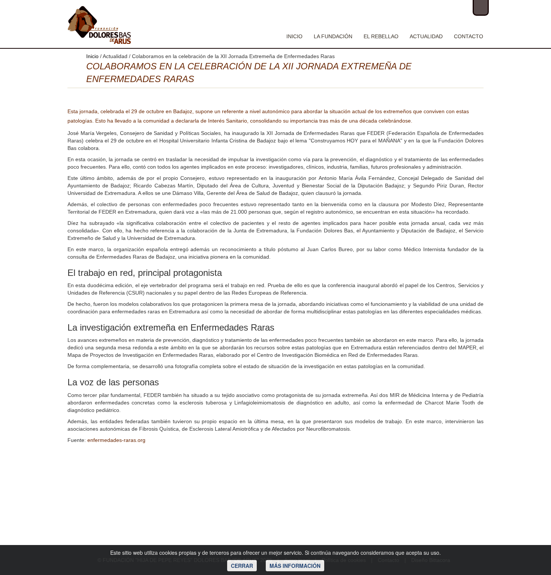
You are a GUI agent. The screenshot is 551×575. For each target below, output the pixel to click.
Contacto (468, 36)
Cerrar (242, 565)
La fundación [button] (333, 36)
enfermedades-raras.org (116, 440)
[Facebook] (430, 7)
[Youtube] (459, 7)
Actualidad (426, 36)
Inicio (294, 36)
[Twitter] (445, 7)
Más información (295, 565)
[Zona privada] (481, 8)
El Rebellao (381, 36)
